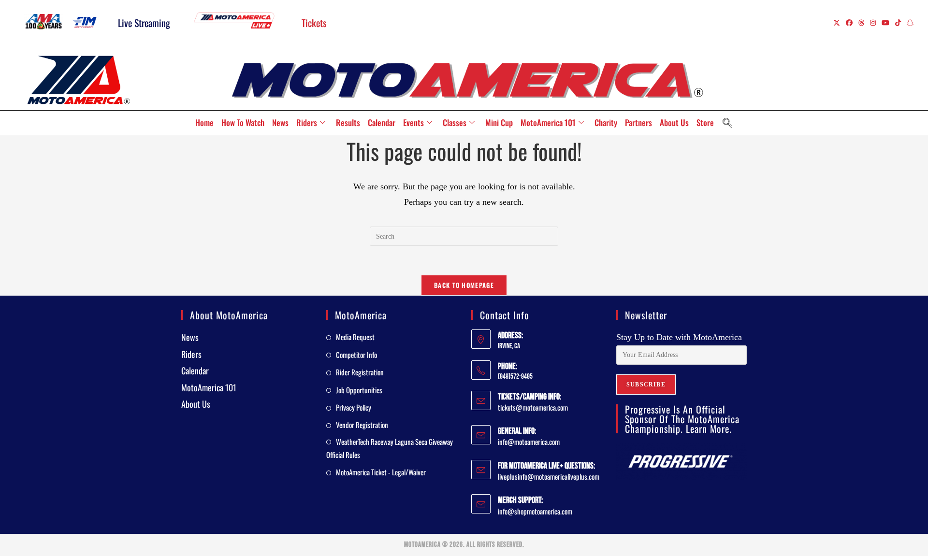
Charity (605, 122)
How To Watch (242, 122)
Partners (638, 122)
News (280, 122)
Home (204, 122)
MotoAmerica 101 (548, 122)
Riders (306, 122)
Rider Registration (360, 372)
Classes (454, 122)
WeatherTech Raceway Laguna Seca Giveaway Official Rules (389, 448)
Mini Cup (499, 122)
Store (705, 122)
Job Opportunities (359, 390)
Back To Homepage (464, 285)
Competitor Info (356, 354)
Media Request (355, 336)
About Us (674, 122)
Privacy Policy (353, 407)
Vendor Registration (362, 424)
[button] (727, 122)
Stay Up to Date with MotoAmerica (679, 337)
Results (348, 122)
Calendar (381, 122)
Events (413, 122)
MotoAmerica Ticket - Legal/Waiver (381, 472)
